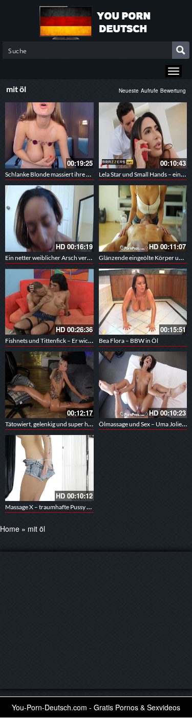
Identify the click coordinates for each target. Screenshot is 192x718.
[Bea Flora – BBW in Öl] (143, 302)
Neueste (129, 90)
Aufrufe (149, 90)
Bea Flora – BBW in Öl (128, 340)
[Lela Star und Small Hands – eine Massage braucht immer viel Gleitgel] (143, 135)
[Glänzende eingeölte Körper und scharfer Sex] (143, 218)
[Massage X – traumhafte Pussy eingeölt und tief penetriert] (49, 468)
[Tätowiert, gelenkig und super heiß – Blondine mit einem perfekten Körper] (49, 385)
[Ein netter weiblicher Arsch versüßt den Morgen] (49, 218)
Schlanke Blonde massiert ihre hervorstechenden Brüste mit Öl (88, 174)
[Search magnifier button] (180, 50)
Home (9, 529)
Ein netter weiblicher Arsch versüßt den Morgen (69, 258)
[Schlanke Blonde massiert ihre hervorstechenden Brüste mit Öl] (49, 135)
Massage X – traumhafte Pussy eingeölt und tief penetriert (81, 507)
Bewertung (173, 90)
